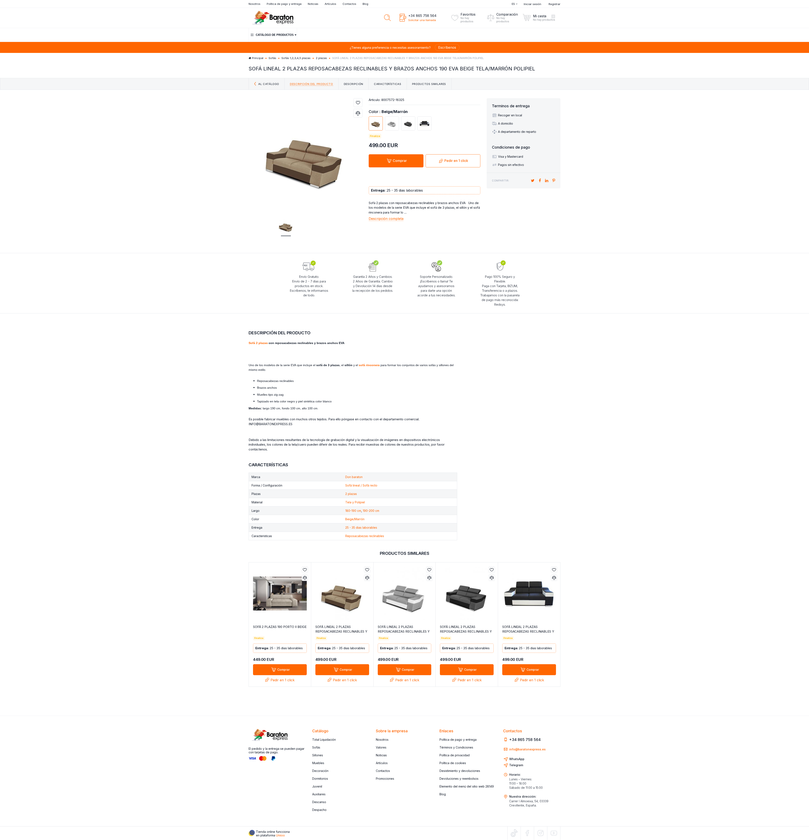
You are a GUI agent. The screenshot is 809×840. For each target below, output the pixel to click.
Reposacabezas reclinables (364, 536)
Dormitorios (320, 778)
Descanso (319, 802)
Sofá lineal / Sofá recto (361, 485)
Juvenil (317, 786)
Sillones (317, 755)
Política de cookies (452, 763)
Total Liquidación (324, 739)
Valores (381, 747)
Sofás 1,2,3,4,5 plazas (296, 58)
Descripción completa (386, 218)
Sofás (272, 58)
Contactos (349, 3)
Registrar (554, 4)
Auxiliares (318, 794)
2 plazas (321, 58)
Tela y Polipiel (355, 502)
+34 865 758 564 (422, 15)
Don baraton (354, 477)
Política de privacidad (454, 755)
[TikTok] (514, 833)
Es (514, 3)
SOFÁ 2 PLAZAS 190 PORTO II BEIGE (280, 627)
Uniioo (280, 835)
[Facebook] (527, 833)
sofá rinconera (369, 365)
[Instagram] (540, 833)
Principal (257, 58)
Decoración (320, 771)
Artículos (330, 3)
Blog (365, 3)
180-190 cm (353, 510)
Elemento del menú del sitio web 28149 (466, 786)
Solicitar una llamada (422, 20)
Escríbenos (447, 47)
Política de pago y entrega (284, 3)
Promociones (385, 778)
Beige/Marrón (354, 519)
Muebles (318, 763)
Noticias (313, 3)
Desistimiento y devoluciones (459, 771)
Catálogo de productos (275, 34)
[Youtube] (553, 833)
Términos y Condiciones (456, 747)
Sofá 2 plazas (258, 343)
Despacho (319, 810)
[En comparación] (358, 113)
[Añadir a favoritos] (358, 102)
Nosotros (254, 3)
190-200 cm (371, 510)
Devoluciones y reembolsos (458, 778)
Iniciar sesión (532, 4)
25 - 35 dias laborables (361, 527)
